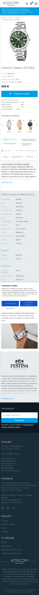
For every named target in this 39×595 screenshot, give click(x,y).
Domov (4, 17)
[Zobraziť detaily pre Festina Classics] (9, 125)
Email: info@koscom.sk (10, 454)
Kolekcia (30, 157)
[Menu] (36, 3)
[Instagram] (2, 508)
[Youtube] (14, 508)
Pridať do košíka (21, 94)
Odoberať (19, 420)
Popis (5, 157)
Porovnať (7, 150)
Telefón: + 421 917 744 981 (11, 490)
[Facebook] (8, 508)
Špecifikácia (17, 157)
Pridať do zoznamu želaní (28, 150)
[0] (31, 4)
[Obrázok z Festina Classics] (19, 41)
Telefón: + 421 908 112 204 (11, 502)
